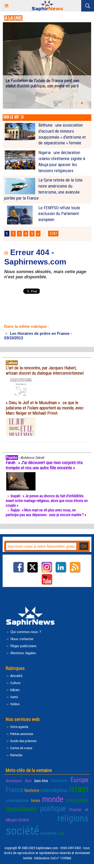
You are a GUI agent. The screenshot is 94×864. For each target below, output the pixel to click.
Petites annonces (21, 734)
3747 (53, 233)
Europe (79, 780)
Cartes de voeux (20, 748)
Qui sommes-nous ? (25, 632)
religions (72, 818)
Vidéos (14, 704)
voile (60, 833)
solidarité (48, 833)
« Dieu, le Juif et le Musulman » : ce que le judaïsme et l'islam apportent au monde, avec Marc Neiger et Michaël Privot (45, 408)
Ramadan (15, 755)
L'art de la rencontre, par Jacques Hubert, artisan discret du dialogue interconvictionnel (45, 370)
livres (35, 800)
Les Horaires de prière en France (39, 333)
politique (53, 808)
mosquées (77, 800)
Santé (13, 697)
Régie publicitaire (22, 646)
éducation (59, 780)
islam (78, 789)
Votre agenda (18, 727)
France (15, 790)
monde (52, 799)
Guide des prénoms (23, 741)
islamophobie (17, 800)
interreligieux (54, 790)
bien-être (41, 780)
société (22, 831)
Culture (14, 683)
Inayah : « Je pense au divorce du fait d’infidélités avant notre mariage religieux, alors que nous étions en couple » (47, 501)
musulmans (21, 809)
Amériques (14, 780)
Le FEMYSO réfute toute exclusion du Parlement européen (59, 213)
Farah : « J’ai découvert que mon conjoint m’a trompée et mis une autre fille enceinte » (44, 465)
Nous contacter (21, 639)
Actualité (15, 676)
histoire (32, 790)
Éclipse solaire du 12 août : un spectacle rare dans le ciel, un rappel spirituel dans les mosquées (44, 86)
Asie (28, 780)
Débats (14, 690)
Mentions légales (22, 653)
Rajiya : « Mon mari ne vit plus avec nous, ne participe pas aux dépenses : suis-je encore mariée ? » (46, 512)
